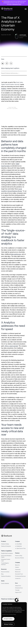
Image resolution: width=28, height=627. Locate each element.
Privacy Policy (12, 614)
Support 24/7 (18, 592)
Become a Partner (19, 557)
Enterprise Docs (19, 588)
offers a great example (11, 346)
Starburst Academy (6, 576)
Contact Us (17, 578)
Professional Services (20, 576)
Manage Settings (8, 624)
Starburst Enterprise (6, 546)
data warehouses (16, 254)
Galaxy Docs (18, 585)
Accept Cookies (8, 619)
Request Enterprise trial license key (10, 73)
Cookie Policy (18, 611)
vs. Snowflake (18, 544)
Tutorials (17, 590)
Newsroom (17, 571)
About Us (17, 565)
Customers (17, 569)
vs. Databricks (18, 546)
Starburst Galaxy (5, 544)
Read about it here (16, 4)
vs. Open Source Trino (20, 548)
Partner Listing (18, 555)
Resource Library (5, 571)
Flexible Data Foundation (7, 553)
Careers (17, 567)
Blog (2, 574)
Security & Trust (19, 574)
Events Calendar (5, 583)
